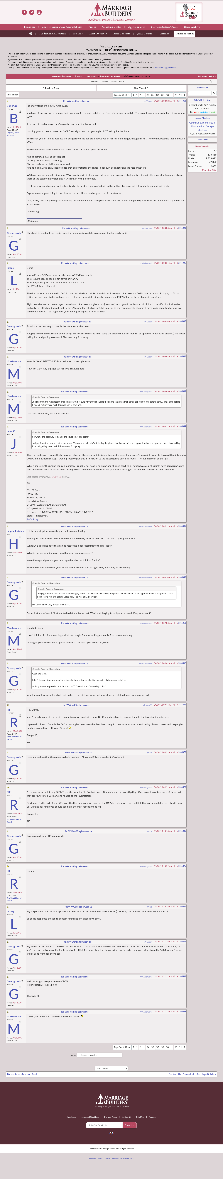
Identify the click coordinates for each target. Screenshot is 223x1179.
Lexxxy (149, 322)
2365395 (182, 866)
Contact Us (175, 1074)
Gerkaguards (147, 263)
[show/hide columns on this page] (215, 81)
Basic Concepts (121, 33)
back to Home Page (111, 9)
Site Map (140, 1117)
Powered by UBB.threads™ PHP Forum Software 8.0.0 (111, 1158)
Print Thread (13, 94)
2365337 (182, 321)
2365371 (182, 705)
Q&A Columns (145, 33)
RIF (150, 753)
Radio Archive (192, 27)
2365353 (182, 623)
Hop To (73, 1055)
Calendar (104, 81)
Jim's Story (32, 519)
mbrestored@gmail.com (165, 67)
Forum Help (189, 1074)
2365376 (182, 752)
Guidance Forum (185, 33)
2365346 (182, 577)
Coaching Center (111, 27)
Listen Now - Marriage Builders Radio (189, 12)
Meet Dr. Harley (98, 33)
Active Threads (118, 81)
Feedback (71, 1117)
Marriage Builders (61, 77)
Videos (92, 27)
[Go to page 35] (133, 95)
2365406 (182, 906)
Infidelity (91, 77)
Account (152, 1117)
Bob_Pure (148, 228)
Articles (164, 33)
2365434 (182, 1011)
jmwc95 (148, 705)
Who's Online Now (202, 100)
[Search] (210, 81)
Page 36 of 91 (121, 95)
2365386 (182, 831)
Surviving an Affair (110, 77)
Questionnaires (136, 27)
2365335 (182, 263)
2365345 (182, 526)
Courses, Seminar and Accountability (62, 27)
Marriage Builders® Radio (164, 27)
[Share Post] (174, 101)
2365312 (182, 101)
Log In (213, 76)
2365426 (182, 941)
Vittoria (149, 101)
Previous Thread (52, 88)
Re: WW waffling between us (76, 101)
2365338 (182, 356)
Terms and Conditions (90, 1117)
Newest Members (202, 118)
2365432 (182, 976)
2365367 (182, 663)
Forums (78, 77)
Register (203, 76)
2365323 (182, 228)
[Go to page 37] (184, 95)
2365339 (182, 391)
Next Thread (140, 88)
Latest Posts (202, 139)
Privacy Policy (110, 1117)
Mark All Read (29, 1074)
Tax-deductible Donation (52, 33)
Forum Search (202, 87)
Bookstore (29, 27)
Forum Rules (13, 1074)
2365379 (182, 787)
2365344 (182, 426)
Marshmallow (146, 526)
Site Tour (78, 33)
